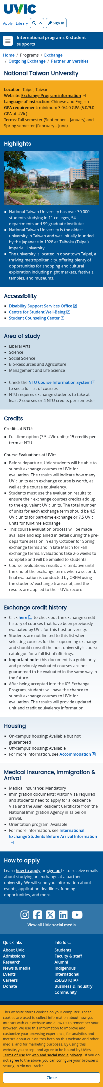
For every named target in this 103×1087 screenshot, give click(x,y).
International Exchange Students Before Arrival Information (53, 833)
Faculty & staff (68, 956)
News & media (16, 968)
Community (65, 992)
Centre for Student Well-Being (37, 312)
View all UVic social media (52, 925)
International (66, 974)
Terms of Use (14, 1055)
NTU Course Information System (59, 382)
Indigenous (65, 968)
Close (51, 1077)
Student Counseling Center (34, 318)
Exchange (53, 55)
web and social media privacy (57, 1055)
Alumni (61, 962)
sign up (53, 870)
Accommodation (75, 754)
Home (8, 55)
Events (9, 974)
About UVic (13, 950)
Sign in (58, 23)
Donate (10, 986)
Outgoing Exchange (27, 61)
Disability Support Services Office (40, 306)
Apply (8, 23)
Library (22, 23)
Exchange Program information (51, 95)
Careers (10, 980)
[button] (37, 23)
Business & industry (73, 986)
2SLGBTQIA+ (66, 980)
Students (63, 950)
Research (11, 962)
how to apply (28, 870)
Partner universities (69, 61)
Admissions (14, 956)
